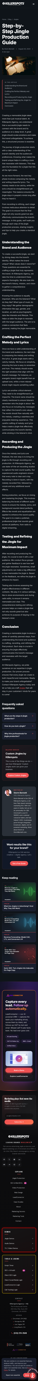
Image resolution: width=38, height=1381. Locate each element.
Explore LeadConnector (19, 1076)
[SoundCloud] (9, 1165)
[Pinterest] (14, 1165)
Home (4, 19)
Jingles (16, 19)
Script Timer (9, 1265)
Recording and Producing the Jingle (18, 97)
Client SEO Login (10, 1275)
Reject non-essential (13, 1375)
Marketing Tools (18, 1216)
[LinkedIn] (19, 1159)
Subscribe (19, 1122)
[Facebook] (4, 1159)
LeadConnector (18, 1197)
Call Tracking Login (11, 1290)
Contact (19, 1221)
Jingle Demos (9, 1239)
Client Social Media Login (13, 1280)
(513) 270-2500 (20, 1333)
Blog (9, 19)
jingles (22, 688)
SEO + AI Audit (14, 1270)
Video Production (18, 1188)
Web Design (18, 1193)
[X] (9, 1159)
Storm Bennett (20, 793)
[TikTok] (19, 1165)
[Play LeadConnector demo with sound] (19, 1058)
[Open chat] (32, 1375)
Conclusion (9, 106)
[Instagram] (14, 1159)
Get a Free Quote (19, 863)
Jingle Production (18, 1178)
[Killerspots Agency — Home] (13, 4)
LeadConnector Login (12, 1285)
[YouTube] (4, 1165)
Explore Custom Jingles (17, 775)
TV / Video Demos (11, 1248)
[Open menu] (33, 4)
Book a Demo (19, 1070)
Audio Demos (9, 1243)
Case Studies (18, 1202)
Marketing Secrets (18, 1211)
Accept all (28, 1375)
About (18, 1207)
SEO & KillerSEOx (18, 1183)
